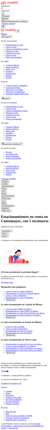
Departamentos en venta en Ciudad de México (23, 293)
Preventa (9, 152)
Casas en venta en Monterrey (16, 296)
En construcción (11, 154)
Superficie (5, 208)
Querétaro (9, 71)
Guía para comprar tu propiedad (17, 418)
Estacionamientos (8, 196)
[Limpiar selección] (3, 13)
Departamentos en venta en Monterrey (20, 298)
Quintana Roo (11, 74)
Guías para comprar (13, 88)
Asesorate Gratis (7, 282)
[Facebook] (2, 372)
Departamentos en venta (14, 45)
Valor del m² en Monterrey (15, 92)
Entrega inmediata (12, 156)
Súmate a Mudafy (9, 24)
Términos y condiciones (12, 426)
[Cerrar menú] (18, 31)
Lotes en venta (11, 55)
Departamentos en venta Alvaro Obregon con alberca (25, 313)
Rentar (5, 19)
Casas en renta (11, 109)
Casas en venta (11, 47)
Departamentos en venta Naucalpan (19, 333)
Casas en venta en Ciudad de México (19, 291)
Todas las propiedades (14, 57)
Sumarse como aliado (13, 397)
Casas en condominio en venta (17, 49)
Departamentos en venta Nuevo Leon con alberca (24, 344)
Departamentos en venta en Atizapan (19, 331)
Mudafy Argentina (12, 404)
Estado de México (12, 67)
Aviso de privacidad (28, 426)
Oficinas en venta (12, 51)
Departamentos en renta (14, 107)
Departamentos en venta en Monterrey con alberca (24, 348)
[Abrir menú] (3, 26)
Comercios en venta (13, 53)
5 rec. (4, 191)
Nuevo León (10, 69)
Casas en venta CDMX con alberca (19, 309)
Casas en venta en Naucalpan (16, 329)
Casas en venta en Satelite (15, 327)
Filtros (5, 181)
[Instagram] (4, 372)
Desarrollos (10, 395)
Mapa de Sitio (11, 412)
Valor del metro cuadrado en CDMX (19, 416)
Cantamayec (6, 231)
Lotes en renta (11, 117)
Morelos (9, 76)
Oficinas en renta (12, 113)
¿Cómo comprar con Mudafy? (17, 86)
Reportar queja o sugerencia (16, 420)
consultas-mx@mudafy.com (11, 383)
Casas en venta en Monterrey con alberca (21, 346)
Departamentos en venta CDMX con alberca (22, 311)
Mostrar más (11, 300)
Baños (4, 193)
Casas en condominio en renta (17, 111)
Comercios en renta (13, 115)
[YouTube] (7, 372)
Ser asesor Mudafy (12, 402)
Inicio (5, 34)
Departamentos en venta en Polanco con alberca (23, 315)
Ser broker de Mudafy (14, 400)
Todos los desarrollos (13, 158)
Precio (4, 188)
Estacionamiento (7, 186)
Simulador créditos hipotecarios (17, 94)
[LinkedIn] (6, 372)
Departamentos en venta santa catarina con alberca (24, 350)
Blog (7, 414)
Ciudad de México (12, 65)
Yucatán (9, 78)
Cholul (4, 234)
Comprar (6, 16)
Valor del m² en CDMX (14, 90)
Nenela (4, 236)
